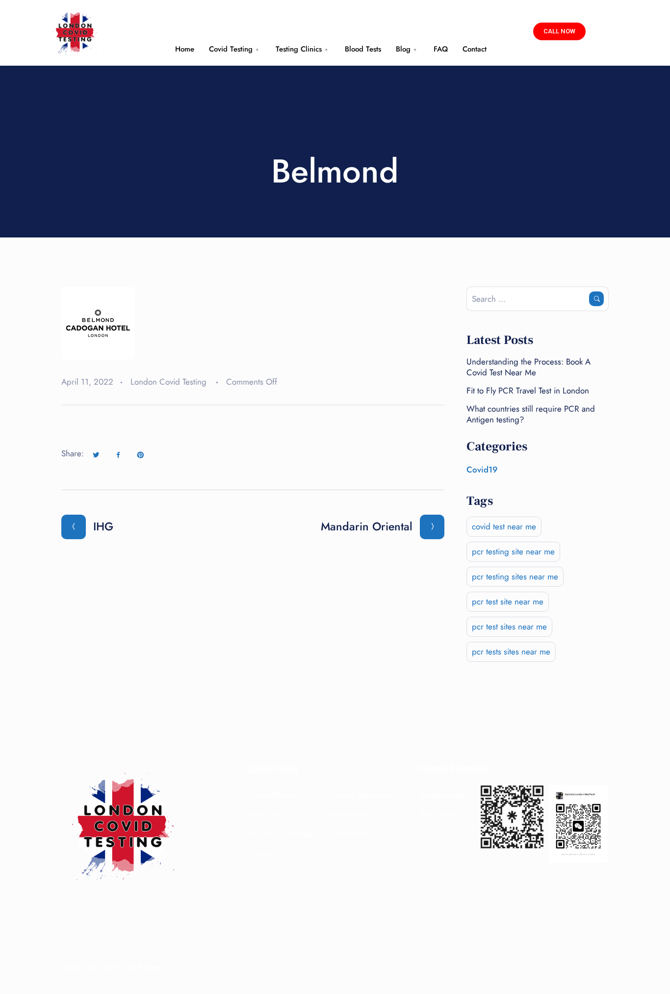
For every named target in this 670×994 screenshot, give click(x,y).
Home (184, 49)
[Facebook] (118, 455)
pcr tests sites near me (511, 651)
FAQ (441, 49)
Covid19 (481, 469)
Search (596, 298)
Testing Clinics (299, 49)
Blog (403, 49)
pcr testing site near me (513, 551)
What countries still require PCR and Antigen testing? (530, 414)
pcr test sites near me (509, 626)
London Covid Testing (168, 382)
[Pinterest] (140, 455)
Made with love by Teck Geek (111, 967)
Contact (475, 49)
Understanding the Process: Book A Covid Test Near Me (528, 367)
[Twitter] (96, 455)
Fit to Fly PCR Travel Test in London (527, 390)
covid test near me (504, 526)
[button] (559, 31)
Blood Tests (363, 49)
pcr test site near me (507, 601)
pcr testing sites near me (515, 576)
